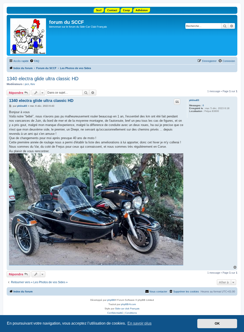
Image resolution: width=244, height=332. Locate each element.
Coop (126, 10)
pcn (27, 84)
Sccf (99, 10)
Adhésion (142, 10)
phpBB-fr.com (128, 304)
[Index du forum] (28, 35)
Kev (32, 84)
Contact (112, 10)
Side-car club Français (127, 308)
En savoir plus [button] (139, 323)
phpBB (111, 300)
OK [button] (217, 323)
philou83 (194, 100)
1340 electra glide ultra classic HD (42, 78)
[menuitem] (34, 61)
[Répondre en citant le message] (177, 102)
